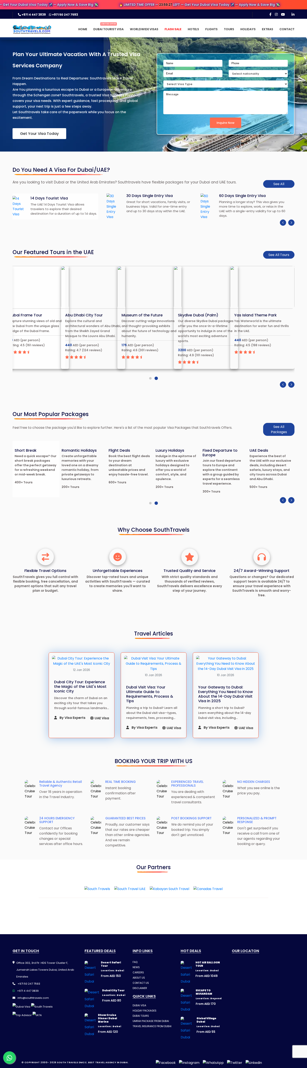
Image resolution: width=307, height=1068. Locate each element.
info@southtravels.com (33, 998)
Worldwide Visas (144, 29)
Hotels (193, 29)
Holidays (248, 29)
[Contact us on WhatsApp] (9, 1057)
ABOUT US (139, 977)
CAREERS (138, 972)
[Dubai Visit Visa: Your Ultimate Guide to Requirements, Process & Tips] (153, 663)
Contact (286, 29)
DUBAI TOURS (141, 1016)
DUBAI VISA (139, 1005)
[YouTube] (283, 14)
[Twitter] (234, 1062)
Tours (229, 29)
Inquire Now (226, 123)
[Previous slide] (283, 222)
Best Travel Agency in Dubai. (108, 1062)
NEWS (136, 967)
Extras (267, 29)
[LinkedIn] (293, 14)
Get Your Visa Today (39, 133)
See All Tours (278, 254)
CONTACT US (141, 983)
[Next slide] (291, 222)
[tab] (150, 378)
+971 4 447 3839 (33, 15)
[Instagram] (276, 14)
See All (278, 184)
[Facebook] (270, 14)
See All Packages (279, 429)
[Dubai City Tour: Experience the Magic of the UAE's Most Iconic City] (81, 661)
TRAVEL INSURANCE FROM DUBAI (152, 1026)
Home (82, 29)
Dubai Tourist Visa (108, 29)
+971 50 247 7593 (64, 15)
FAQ (135, 962)
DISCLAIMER (140, 988)
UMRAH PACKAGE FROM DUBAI (151, 1021)
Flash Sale (173, 29)
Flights (211, 29)
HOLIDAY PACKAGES (144, 1010)
